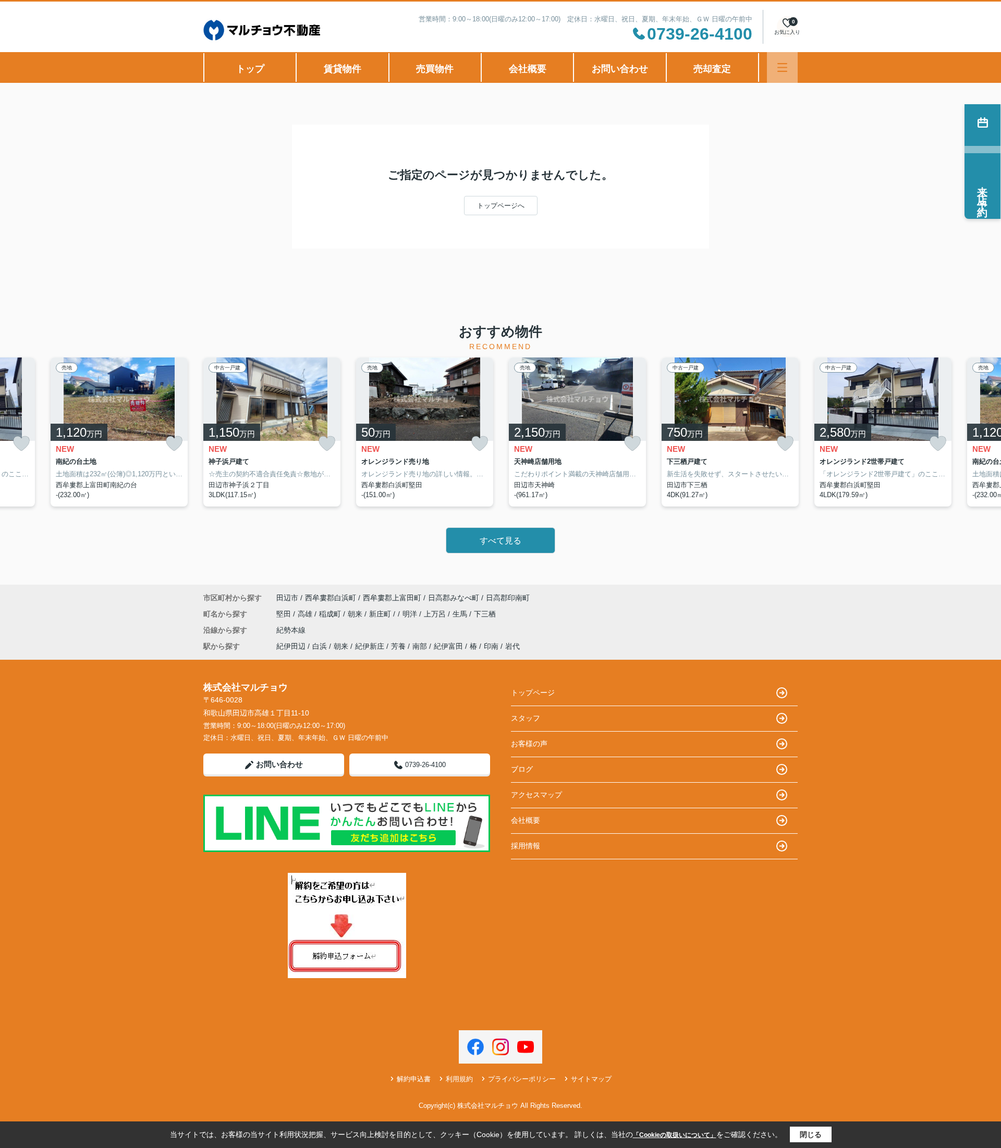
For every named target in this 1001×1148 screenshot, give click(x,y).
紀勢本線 (291, 630)
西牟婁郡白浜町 (330, 598)
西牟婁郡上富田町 (392, 598)
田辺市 (287, 598)
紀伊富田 (448, 646)
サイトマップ (591, 1079)
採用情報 (525, 846)
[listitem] (272, 432)
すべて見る (500, 540)
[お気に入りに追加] (21, 443)
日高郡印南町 (508, 598)
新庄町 (381, 614)
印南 (491, 646)
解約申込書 (414, 1079)
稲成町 (331, 614)
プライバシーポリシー (522, 1079)
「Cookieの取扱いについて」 (674, 1135)
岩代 (512, 646)
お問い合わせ (620, 69)
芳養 (398, 646)
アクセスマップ (536, 795)
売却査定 (712, 69)
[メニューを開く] (782, 67)
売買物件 (435, 69)
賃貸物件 (342, 69)
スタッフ (525, 718)
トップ (250, 69)
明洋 (410, 614)
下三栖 (485, 614)
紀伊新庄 (369, 646)
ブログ (522, 769)
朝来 (356, 614)
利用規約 (459, 1079)
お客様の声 (529, 743)
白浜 (319, 646)
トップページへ (500, 205)
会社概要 (527, 69)
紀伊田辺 (291, 646)
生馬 (461, 614)
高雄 (306, 614)
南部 (419, 646)
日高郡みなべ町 (453, 598)
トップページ (533, 692)
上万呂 (436, 614)
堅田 (284, 614)
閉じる (811, 1134)
